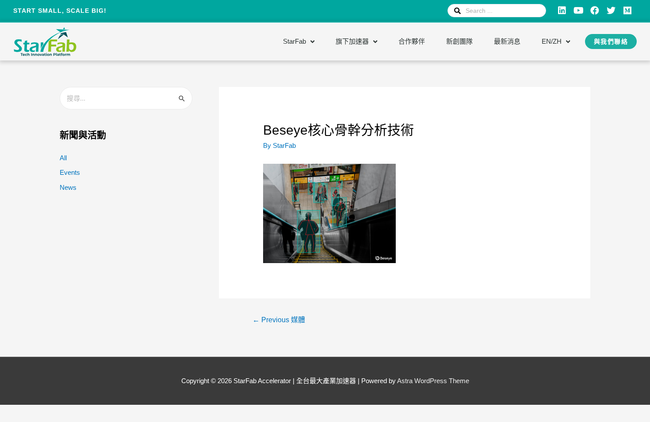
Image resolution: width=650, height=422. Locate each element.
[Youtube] (578, 11)
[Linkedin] (562, 11)
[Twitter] (611, 11)
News (68, 187)
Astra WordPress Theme (433, 380)
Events (70, 172)
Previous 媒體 (278, 320)
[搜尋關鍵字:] (126, 98)
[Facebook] (595, 11)
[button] (611, 41)
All (63, 158)
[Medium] (627, 11)
